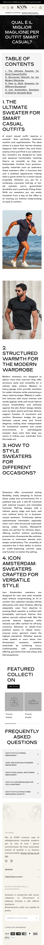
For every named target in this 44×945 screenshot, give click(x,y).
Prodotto (9, 714)
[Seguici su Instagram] (11, 861)
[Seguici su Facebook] (6, 861)
